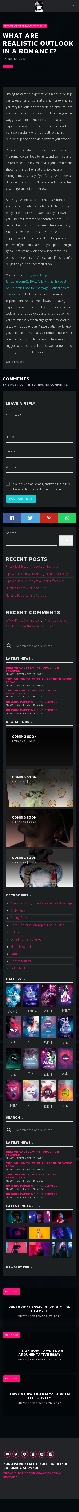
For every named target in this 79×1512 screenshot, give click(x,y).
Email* (10, 452)
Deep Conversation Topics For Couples (25, 26)
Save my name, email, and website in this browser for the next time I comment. (41, 484)
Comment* (13, 415)
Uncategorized (21, 961)
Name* (10, 437)
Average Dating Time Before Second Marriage (41, 903)
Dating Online (20, 918)
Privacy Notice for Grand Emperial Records (32, 1475)
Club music (18, 910)
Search (11, 533)
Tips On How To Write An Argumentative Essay (37, 574)
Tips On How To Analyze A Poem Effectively (35, 581)
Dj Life (15, 932)
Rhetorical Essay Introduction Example (32, 566)
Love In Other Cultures (26, 939)
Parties (15, 954)
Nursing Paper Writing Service (26, 588)
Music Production (23, 947)
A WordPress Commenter (23, 621)
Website (11, 467)
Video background (23, 968)
